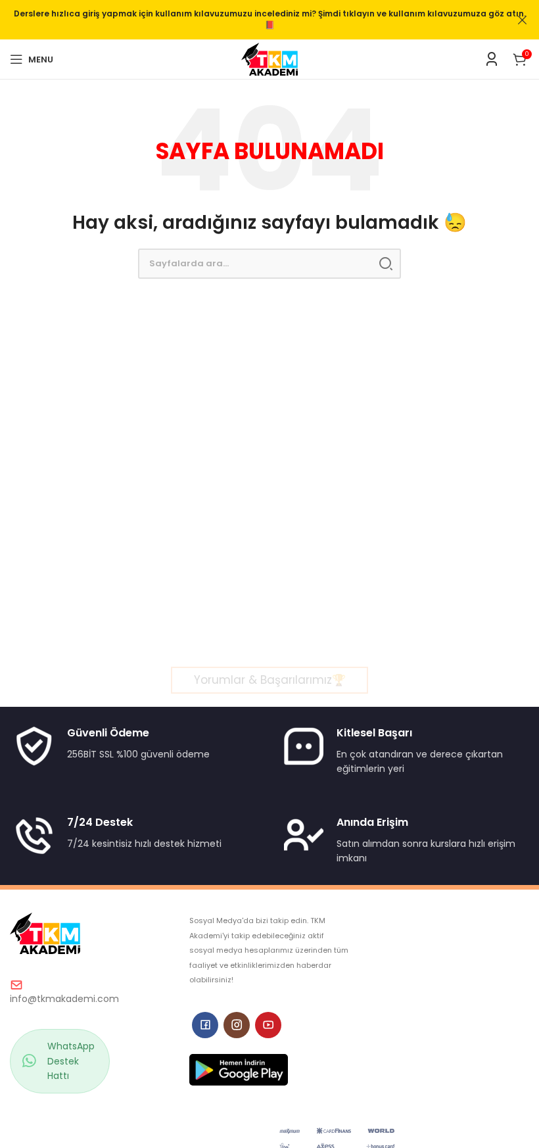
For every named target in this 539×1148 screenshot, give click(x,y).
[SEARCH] (386, 264)
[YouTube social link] (268, 1025)
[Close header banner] (522, 19)
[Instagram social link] (236, 1025)
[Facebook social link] (205, 1025)
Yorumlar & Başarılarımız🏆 (270, 680)
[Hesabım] (491, 59)
